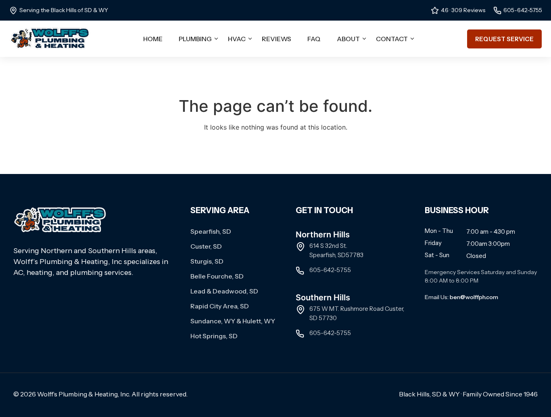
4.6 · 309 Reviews (463, 10)
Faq (314, 39)
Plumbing (195, 39)
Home (153, 39)
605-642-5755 (522, 10)
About (348, 39)
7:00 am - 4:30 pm (490, 231)
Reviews (276, 39)
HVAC (237, 39)
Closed (476, 256)
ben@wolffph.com (474, 297)
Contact (392, 39)
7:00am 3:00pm (488, 244)
